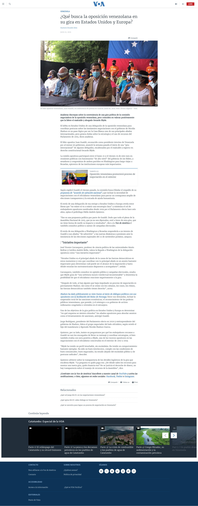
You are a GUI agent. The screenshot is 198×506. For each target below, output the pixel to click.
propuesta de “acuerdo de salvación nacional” (81, 193)
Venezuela (65, 11)
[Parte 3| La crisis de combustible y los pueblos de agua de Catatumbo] (117, 435)
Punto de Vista (34, 500)
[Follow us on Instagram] (134, 471)
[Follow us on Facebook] (101, 471)
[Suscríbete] (128, 471)
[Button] (133, 38)
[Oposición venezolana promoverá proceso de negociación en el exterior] (75, 177)
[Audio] (183, 4)
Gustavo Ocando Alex (68, 28)
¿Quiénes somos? (71, 470)
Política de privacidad (72, 475)
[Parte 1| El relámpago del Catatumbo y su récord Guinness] (45, 435)
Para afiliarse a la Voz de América (42, 470)
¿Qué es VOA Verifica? (73, 487)
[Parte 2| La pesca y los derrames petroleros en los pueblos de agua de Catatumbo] (81, 435)
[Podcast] (123, 471)
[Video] (176, 4)
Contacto (32, 475)
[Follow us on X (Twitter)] (106, 471)
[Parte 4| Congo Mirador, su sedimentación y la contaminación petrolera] (153, 435)
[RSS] (117, 471)
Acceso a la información (38, 487)
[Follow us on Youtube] (112, 471)
